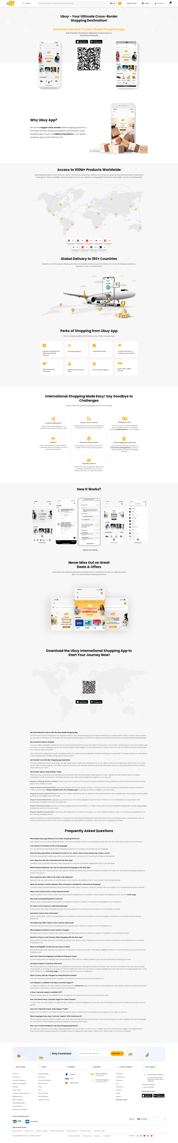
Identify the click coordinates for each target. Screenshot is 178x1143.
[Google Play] (96, 42)
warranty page (52, 971)
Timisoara (119, 1080)
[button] (132, 3)
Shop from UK (29, 1131)
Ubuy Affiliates (43, 1096)
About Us (16, 1074)
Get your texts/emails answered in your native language (155, 1079)
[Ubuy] (10, 3)
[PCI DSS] (17, 1121)
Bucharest (119, 1074)
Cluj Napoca (120, 1077)
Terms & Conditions (74, 1136)
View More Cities (121, 1100)
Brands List (42, 1077)
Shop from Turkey (99, 1131)
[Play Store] (158, 1096)
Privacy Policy (87, 1136)
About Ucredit (43, 1093)
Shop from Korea (72, 1131)
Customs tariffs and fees (21, 1093)
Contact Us (79, 986)
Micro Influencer (18, 1100)
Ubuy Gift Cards (43, 1100)
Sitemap (15, 1087)
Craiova (118, 1090)
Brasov (118, 1096)
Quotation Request (19, 1080)
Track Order (17, 1090)
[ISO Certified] (30, 1121)
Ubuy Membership (19, 1103)
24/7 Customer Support (155, 1074)
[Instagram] (140, 1136)
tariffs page (131, 895)
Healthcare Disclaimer (20, 1109)
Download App (43, 1074)
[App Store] (82, 42)
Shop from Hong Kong (57, 1131)
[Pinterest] (151, 1136)
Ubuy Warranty (18, 1106)
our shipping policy (120, 429)
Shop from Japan (41, 1131)
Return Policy (42, 1083)
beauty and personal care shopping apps (62, 790)
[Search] (120, 3)
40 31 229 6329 (149, 1087)
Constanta (119, 1087)
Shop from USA (17, 1131)
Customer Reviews (44, 1080)
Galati (118, 1093)
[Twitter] (148, 1136)
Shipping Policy (18, 1096)
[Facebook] (137, 1136)
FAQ (39, 1090)
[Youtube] (144, 1136)
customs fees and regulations (120, 448)
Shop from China (85, 1131)
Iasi (117, 1083)
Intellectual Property (19, 1083)
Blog (39, 1087)
